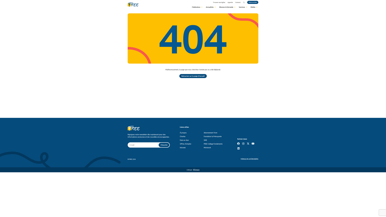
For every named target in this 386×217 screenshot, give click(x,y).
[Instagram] (243, 143)
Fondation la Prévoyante (213, 136)
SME (205, 140)
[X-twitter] (248, 143)
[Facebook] (238, 143)
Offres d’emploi (185, 144)
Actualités (210, 7)
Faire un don (184, 140)
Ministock (207, 147)
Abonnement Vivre (210, 133)
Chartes (182, 136)
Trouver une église (219, 2)
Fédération (196, 7)
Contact (238, 2)
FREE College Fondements (213, 144)
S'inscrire (164, 145)
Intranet (183, 147)
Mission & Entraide (226, 7)
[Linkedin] (238, 148)
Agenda (230, 2)
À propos (183, 133)
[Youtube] (253, 143)
